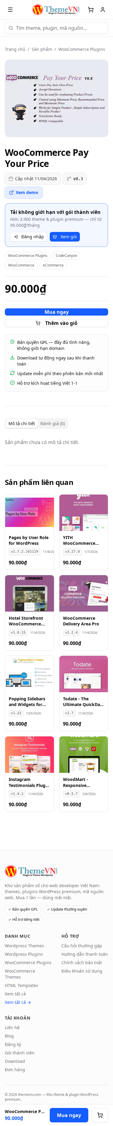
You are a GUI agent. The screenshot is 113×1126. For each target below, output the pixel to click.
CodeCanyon (66, 255)
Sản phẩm (42, 49)
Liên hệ (12, 1027)
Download (15, 1061)
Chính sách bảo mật (81, 962)
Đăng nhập (32, 236)
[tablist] (36, 423)
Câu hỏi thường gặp (81, 946)
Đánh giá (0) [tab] (52, 423)
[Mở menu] (10, 9)
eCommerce (53, 265)
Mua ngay (57, 312)
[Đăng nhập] (102, 9)
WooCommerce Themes (20, 974)
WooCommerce (21, 265)
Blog (9, 1036)
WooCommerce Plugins (81, 49)
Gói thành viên (19, 1053)
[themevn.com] (56, 9)
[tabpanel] (56, 442)
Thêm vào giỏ (61, 323)
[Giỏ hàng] (90, 9)
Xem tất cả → (18, 1002)
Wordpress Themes (24, 946)
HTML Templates (21, 985)
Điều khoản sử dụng (81, 971)
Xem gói (69, 236)
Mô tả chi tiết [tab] (21, 423)
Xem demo (27, 192)
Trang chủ (15, 49)
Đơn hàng (15, 1069)
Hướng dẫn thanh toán (84, 954)
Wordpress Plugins (24, 954)
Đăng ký (13, 1044)
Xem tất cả (15, 994)
